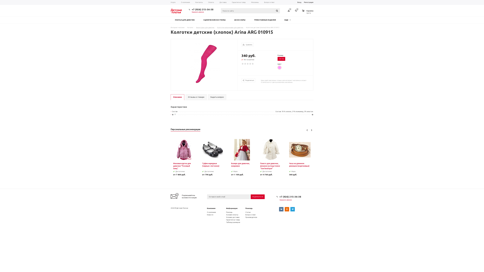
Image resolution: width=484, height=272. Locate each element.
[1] (242, 64)
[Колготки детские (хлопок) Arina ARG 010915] (204, 64)
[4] (250, 64)
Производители (251, 217)
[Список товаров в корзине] (308, 12)
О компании (211, 212)
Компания (211, 208)
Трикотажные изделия (265, 20)
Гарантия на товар (233, 220)
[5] (253, 64)
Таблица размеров (233, 222)
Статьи (248, 212)
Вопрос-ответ (250, 215)
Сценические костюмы (214, 20)
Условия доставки (232, 217)
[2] (245, 64)
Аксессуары (239, 20)
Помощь (249, 208)
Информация (231, 208)
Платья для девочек (185, 20)
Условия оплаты (232, 215)
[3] (248, 64)
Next (311, 130)
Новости (210, 215)
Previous (307, 130)
